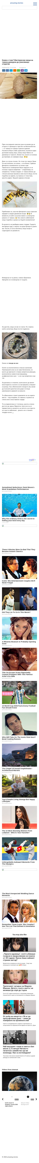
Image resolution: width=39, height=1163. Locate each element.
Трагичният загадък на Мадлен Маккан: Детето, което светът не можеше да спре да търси (18, 988)
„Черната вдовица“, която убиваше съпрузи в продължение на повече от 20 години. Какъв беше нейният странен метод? (19, 957)
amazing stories (16, 3)
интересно (22, 67)
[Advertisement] (19, 34)
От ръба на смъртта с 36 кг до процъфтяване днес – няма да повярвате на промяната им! (17, 1018)
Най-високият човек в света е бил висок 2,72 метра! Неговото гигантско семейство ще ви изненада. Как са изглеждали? (18, 1049)
